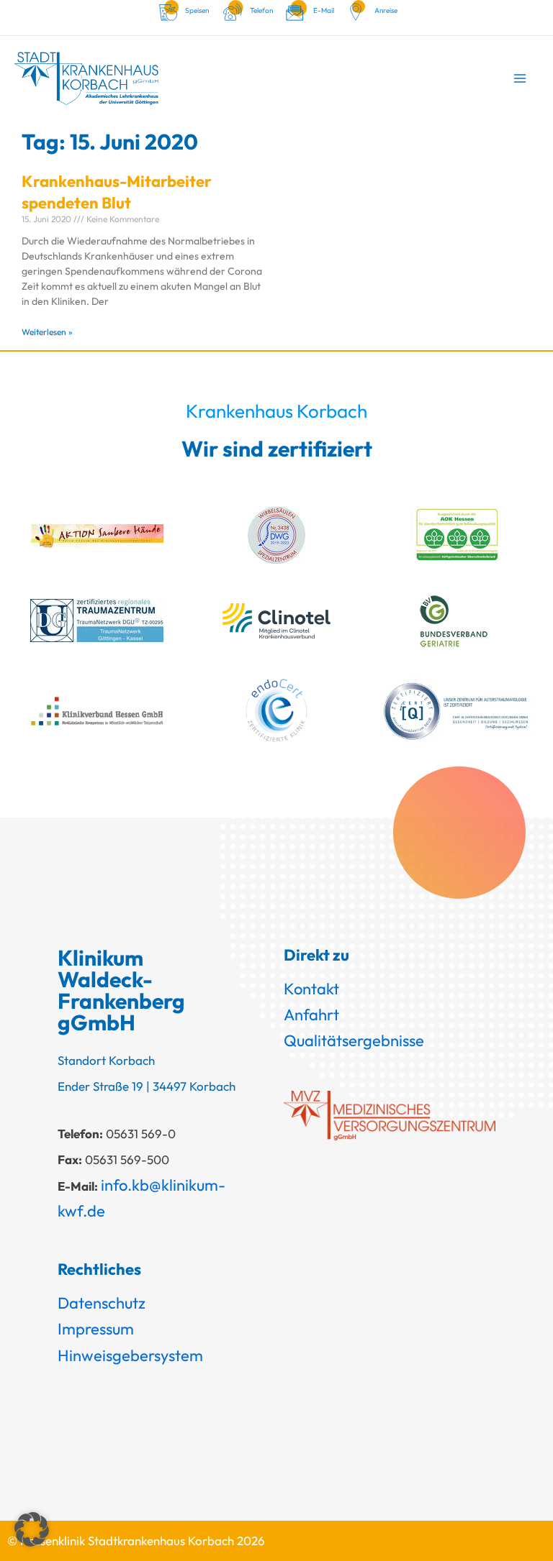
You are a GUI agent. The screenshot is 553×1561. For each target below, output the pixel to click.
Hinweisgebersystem (130, 1355)
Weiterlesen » (47, 331)
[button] (31, 1529)
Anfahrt (311, 1014)
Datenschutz (101, 1303)
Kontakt (311, 989)
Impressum (96, 1329)
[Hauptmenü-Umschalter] (519, 78)
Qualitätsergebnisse (354, 1040)
